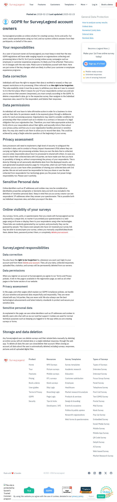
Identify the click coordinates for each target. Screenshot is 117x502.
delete (10, 232)
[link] (89, 473)
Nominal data (87, 38)
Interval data (87, 34)
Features (42, 4)
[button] (35, 383)
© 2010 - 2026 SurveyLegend (54, 473)
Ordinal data (87, 26)
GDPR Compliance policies (53, 292)
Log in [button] (94, 4)
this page (9, 292)
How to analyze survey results (94, 22)
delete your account (59, 232)
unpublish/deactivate (64, 229)
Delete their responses (51, 99)
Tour (31, 4)
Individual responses (14, 199)
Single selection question (29, 133)
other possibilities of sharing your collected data (47, 167)
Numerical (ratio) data (91, 30)
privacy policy (77, 496)
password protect (26, 232)
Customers (55, 4)
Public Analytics (68, 165)
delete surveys (32, 338)
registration (44, 279)
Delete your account (31, 263)
